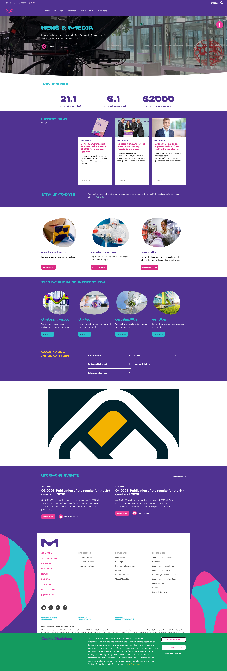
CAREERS (214, 3)
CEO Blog (156, 588)
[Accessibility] (219, 24)
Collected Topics (149, 267)
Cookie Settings (171, 653)
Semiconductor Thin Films (162, 557)
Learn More (48, 516)
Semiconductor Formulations (163, 566)
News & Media (87, 11)
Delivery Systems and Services (164, 575)
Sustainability (50, 558)
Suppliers (47, 584)
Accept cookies (173, 639)
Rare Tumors (120, 557)
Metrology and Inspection (162, 570)
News (44, 574)
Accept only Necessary (173, 647)
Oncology (119, 562)
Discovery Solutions (86, 566)
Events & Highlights (159, 592)
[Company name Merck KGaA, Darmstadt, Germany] (9, 11)
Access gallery (99, 267)
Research (72, 11)
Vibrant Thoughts (122, 579)
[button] (7, 3)
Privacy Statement (132, 664)
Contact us (48, 590)
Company (45, 11)
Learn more (47, 334)
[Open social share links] (44, 46)
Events (45, 579)
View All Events (177, 476)
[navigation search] (221, 3)
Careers (46, 564)
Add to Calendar (71, 517)
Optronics (156, 562)
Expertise (58, 11)
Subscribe (100, 197)
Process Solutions (85, 557)
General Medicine (122, 575)
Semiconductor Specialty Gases (164, 579)
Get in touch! (48, 267)
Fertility (118, 570)
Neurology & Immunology (125, 566)
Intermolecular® (158, 583)
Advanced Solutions (86, 562)
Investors (102, 11)
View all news (46, 123)
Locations (47, 595)
